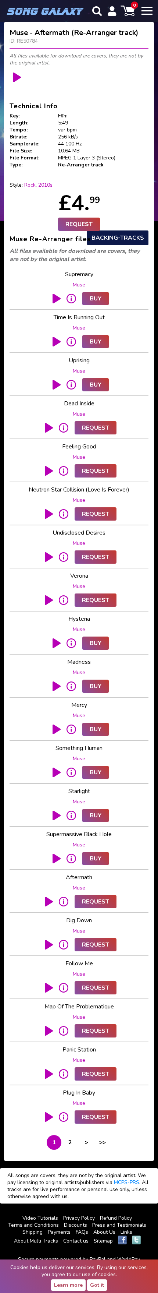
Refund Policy (116, 1218)
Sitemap (103, 1240)
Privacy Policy (79, 1218)
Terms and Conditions (33, 1225)
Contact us (76, 1240)
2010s (45, 185)
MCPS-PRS (126, 1182)
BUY (95, 299)
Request (79, 224)
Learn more (68, 1285)
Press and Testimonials (119, 1225)
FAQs (82, 1232)
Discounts (75, 1225)
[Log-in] (112, 11)
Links (126, 1232)
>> (102, 1142)
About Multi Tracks (36, 1240)
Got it (97, 1285)
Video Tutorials (40, 1218)
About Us (104, 1232)
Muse (79, 284)
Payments (59, 1232)
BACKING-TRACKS (117, 238)
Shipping (32, 1232)
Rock (30, 185)
